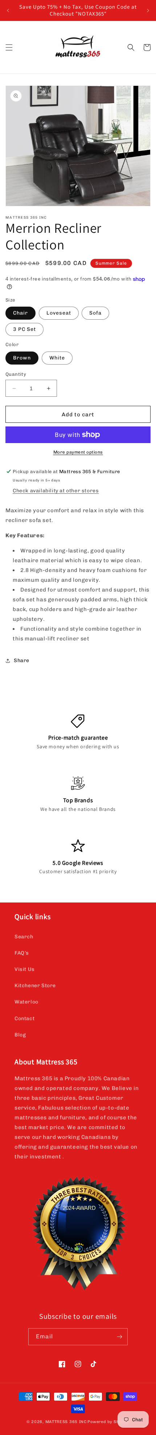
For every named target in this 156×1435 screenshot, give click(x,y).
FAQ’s (22, 953)
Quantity (15, 374)
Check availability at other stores (56, 491)
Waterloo (26, 1002)
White (57, 358)
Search (24, 937)
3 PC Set (24, 329)
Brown (22, 358)
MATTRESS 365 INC (66, 1421)
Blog (20, 1035)
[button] (9, 47)
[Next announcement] (148, 10)
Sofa (95, 313)
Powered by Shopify (108, 1421)
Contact (24, 1018)
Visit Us (25, 969)
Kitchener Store (35, 985)
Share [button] (21, 660)
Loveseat (58, 313)
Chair (20, 313)
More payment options (78, 452)
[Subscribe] (119, 1336)
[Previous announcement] (8, 10)
